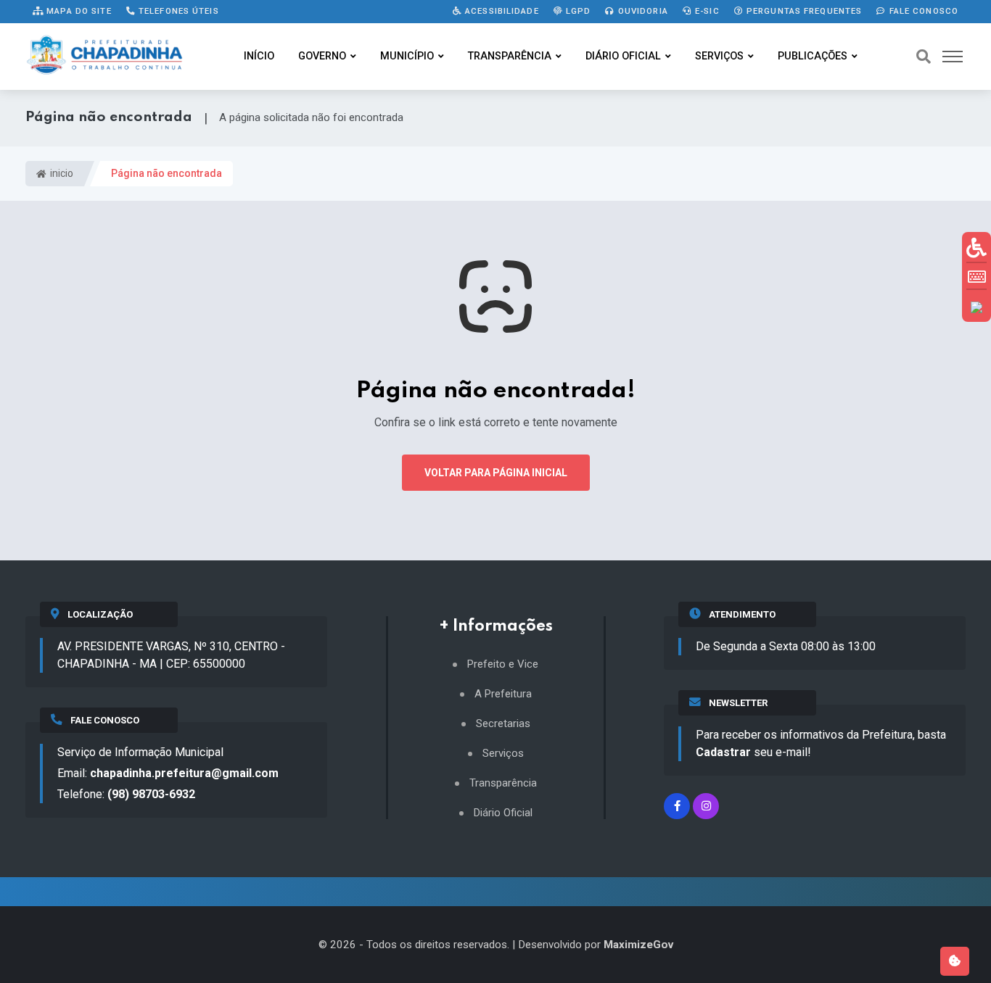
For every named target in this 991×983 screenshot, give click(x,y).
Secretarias (503, 723)
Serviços (719, 56)
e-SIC (706, 11)
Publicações (812, 56)
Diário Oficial (623, 56)
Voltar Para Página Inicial (495, 472)
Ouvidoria (641, 11)
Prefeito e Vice (502, 664)
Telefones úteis (177, 11)
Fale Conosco (922, 11)
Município (407, 56)
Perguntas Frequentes (803, 11)
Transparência (509, 56)
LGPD (577, 11)
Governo (322, 56)
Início (259, 56)
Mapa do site (78, 11)
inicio (60, 173)
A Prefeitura (503, 694)
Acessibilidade (500, 11)
